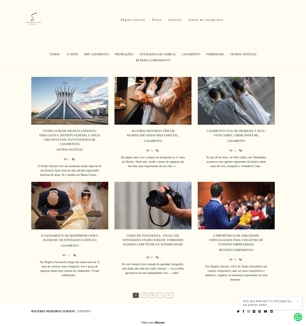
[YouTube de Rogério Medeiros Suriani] (265, 311)
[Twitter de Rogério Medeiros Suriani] (238, 311)
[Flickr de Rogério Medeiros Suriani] (254, 311)
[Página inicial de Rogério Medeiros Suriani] (33, 20)
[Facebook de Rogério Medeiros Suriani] (243, 311)
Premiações (124, 54)
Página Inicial (133, 19)
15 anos (72, 54)
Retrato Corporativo (153, 60)
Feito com (153, 322)
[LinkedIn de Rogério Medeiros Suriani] (271, 311)
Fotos (157, 19)
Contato (175, 19)
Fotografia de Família (158, 54)
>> (169, 295)
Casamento (191, 54)
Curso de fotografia (206, 19)
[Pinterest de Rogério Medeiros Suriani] (259, 311)
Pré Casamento (96, 54)
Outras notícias (243, 54)
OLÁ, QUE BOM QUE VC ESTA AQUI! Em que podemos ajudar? (267, 303)
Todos (55, 54)
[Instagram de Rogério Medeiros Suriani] (248, 311)
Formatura (215, 54)
